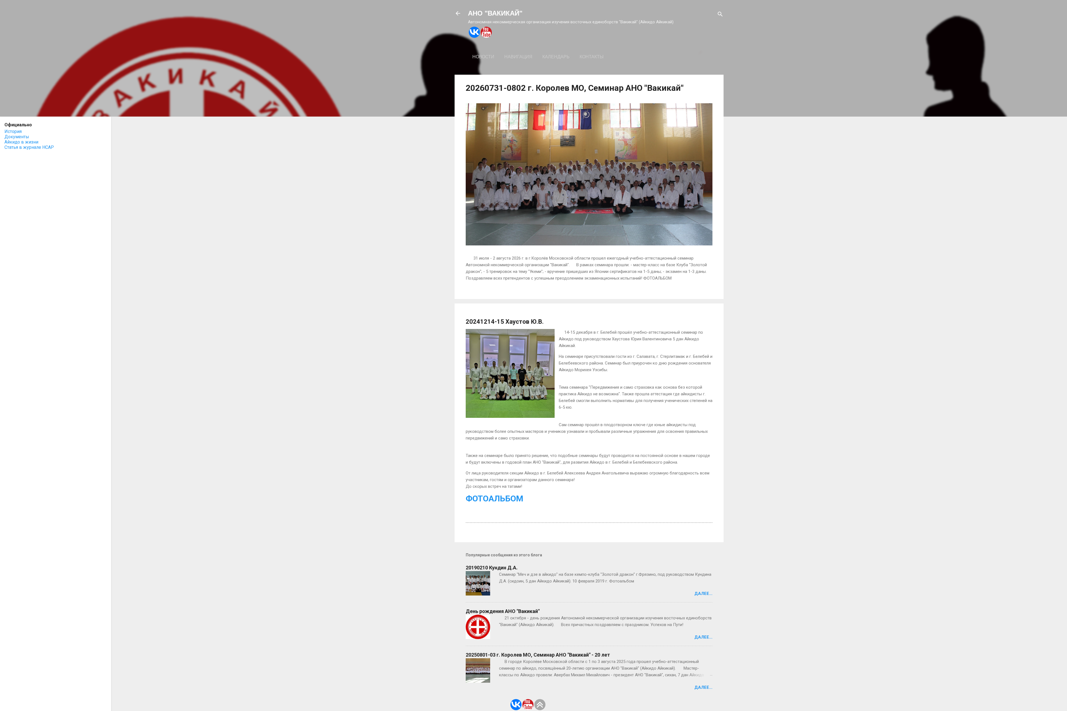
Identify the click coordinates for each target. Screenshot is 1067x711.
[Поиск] (720, 15)
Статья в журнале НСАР (29, 147)
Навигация (518, 56)
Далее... (703, 593)
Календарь (556, 56)
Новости (483, 56)
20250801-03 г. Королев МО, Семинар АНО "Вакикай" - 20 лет (538, 655)
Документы (16, 136)
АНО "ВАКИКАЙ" (495, 13)
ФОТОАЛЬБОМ (494, 498)
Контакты (592, 56)
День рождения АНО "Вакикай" (503, 611)
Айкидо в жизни (21, 142)
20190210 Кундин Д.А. (492, 568)
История (13, 131)
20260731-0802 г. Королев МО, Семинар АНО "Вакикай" (575, 88)
